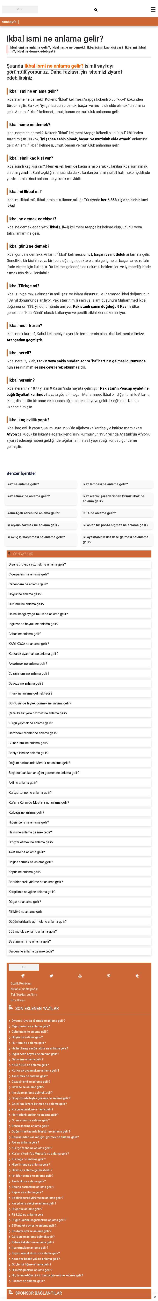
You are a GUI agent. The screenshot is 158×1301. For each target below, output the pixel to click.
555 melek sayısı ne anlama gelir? (34, 1225)
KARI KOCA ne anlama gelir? (30, 1065)
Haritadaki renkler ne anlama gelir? (35, 1114)
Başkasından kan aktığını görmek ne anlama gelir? (45, 1137)
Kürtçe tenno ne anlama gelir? (32, 1148)
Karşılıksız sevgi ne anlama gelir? (34, 1203)
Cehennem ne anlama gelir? (30, 1031)
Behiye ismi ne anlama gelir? (30, 1126)
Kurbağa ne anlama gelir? (29, 1159)
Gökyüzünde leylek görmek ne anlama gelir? (41, 1098)
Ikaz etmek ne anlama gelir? (28, 496)
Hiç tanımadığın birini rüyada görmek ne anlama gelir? (48, 1275)
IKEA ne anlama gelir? (99, 513)
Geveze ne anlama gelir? (28, 1087)
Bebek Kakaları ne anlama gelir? (33, 1242)
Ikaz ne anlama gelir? (23, 484)
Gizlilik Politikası (21, 983)
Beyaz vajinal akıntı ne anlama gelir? (36, 1253)
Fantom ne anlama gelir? (28, 1281)
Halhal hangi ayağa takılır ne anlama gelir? (40, 1048)
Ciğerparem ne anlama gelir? (31, 1026)
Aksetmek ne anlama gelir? (30, 1076)
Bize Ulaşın (18, 1000)
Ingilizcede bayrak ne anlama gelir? (35, 1054)
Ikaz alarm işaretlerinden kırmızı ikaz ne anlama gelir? (113, 498)
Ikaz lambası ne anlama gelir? (105, 484)
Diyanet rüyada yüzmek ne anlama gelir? (38, 1020)
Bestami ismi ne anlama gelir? (31, 1231)
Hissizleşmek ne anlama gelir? (32, 1270)
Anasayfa (9, 22)
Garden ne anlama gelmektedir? (33, 1236)
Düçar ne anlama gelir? (27, 1209)
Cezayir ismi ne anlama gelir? (31, 1081)
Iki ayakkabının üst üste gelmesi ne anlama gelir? (115, 539)
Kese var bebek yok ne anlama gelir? (36, 1258)
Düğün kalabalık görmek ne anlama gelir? (39, 1220)
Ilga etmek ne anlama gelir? (30, 1247)
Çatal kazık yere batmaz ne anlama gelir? (39, 1103)
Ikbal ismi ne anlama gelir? (54, 66)
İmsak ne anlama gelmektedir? (32, 1092)
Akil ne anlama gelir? (25, 1142)
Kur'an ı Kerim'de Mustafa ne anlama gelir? (40, 1153)
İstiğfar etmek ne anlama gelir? (32, 1175)
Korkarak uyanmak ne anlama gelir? (35, 1070)
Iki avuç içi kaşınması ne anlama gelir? (36, 537)
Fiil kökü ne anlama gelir (27, 1214)
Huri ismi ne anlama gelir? (29, 1042)
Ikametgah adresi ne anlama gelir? (33, 513)
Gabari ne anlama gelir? (27, 1059)
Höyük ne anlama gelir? (27, 1037)
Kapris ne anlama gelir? (27, 1192)
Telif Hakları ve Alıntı (24, 994)
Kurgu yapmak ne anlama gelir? (32, 1109)
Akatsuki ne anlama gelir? (29, 1181)
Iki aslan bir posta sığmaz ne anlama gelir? (115, 525)
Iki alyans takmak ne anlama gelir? (33, 525)
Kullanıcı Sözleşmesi (24, 989)
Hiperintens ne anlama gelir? (31, 1164)
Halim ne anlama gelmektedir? (32, 1170)
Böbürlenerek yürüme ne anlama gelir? (37, 1198)
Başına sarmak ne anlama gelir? (33, 1187)
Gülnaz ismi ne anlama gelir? (31, 1120)
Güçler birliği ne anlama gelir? (31, 1264)
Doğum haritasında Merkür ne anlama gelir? (41, 1131)
